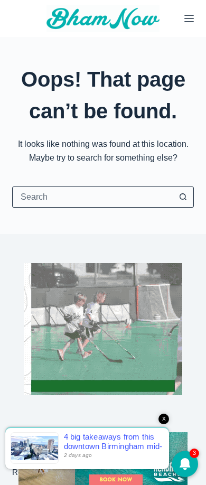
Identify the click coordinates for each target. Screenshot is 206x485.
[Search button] (183, 197)
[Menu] (189, 18)
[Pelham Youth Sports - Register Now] (103, 328)
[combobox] (93, 197)
